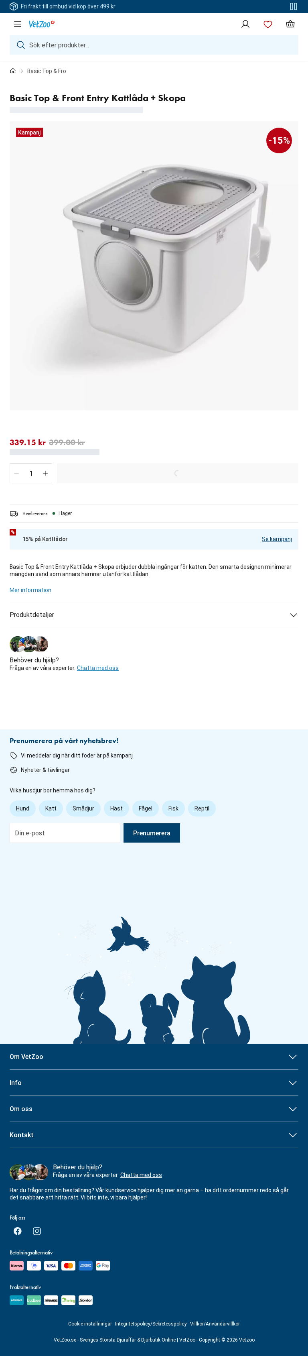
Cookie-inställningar (90, 1324)
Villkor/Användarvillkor (215, 1324)
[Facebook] (18, 1231)
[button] (16, 473)
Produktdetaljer (32, 615)
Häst (116, 808)
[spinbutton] (31, 473)
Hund (22, 808)
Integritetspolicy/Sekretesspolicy (151, 1324)
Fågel (145, 808)
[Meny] (18, 24)
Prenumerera (151, 833)
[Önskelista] (268, 24)
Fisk (173, 808)
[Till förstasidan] (13, 71)
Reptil (202, 808)
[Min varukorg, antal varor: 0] (290, 24)
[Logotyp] (42, 24)
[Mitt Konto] (245, 24)
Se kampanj (277, 539)
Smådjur (83, 808)
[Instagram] (37, 1231)
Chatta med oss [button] (98, 668)
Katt (51, 808)
